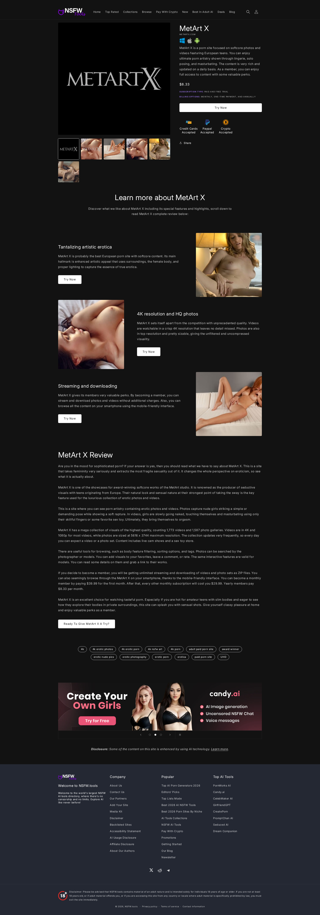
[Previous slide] (141, 735)
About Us (116, 785)
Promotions (168, 837)
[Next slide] (170, 735)
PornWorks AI (222, 785)
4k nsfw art (155, 649)
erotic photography (134, 656)
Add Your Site (119, 805)
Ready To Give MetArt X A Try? (86, 624)
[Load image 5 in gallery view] (159, 149)
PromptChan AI (223, 818)
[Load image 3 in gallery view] (114, 149)
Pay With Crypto (172, 831)
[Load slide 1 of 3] (150, 735)
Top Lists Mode (171, 798)
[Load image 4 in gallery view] (136, 149)
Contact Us (117, 792)
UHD (223, 656)
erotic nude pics (104, 656)
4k (82, 649)
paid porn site (203, 656)
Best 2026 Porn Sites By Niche (181, 811)
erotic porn (162, 656)
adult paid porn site (201, 649)
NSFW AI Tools (171, 824)
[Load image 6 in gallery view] (68, 171)
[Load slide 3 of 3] (161, 735)
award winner (230, 649)
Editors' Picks (170, 792)
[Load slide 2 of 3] (155, 735)
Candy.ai (219, 792)
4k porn (175, 649)
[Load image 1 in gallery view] (68, 149)
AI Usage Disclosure (123, 837)
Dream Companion (225, 831)
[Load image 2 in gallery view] (91, 149)
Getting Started (171, 844)
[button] (248, 12)
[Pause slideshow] (179, 735)
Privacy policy (149, 906)
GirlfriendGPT (222, 805)
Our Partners (118, 798)
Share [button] (187, 142)
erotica (182, 656)
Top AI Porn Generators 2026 (180, 785)
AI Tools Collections (174, 818)
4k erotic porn (130, 649)
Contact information (194, 906)
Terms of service (170, 906)
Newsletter (168, 857)
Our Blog (167, 850)
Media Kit (116, 811)
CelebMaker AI (223, 798)
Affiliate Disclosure (122, 844)
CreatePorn (220, 811)
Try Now (221, 107)
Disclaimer (116, 818)
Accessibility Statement (125, 831)
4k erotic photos (103, 649)
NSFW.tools (131, 906)
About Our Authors (122, 850)
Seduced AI (221, 824)
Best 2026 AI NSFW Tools (178, 805)
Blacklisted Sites (120, 824)
